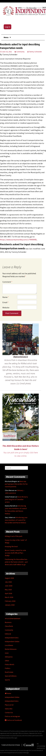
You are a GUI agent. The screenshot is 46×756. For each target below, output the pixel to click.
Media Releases (11, 649)
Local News (9, 645)
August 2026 (9, 578)
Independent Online (12, 641)
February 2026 (10, 601)
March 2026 (9, 597)
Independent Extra (11, 638)
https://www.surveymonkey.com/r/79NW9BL (18, 239)
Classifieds (9, 626)
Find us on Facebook (14, 720)
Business (8, 622)
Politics (7, 668)
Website (5, 307)
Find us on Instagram (12, 716)
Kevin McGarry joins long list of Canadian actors (16, 499)
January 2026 (9, 605)
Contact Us (9, 712)
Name (5, 297)
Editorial (8, 634)
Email (5, 302)
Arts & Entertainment (12, 618)
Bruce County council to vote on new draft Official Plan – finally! (15, 553)
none (7, 653)
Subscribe (8, 709)
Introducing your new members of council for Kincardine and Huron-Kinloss (16, 520)
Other (7, 661)
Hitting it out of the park (13, 536)
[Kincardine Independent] (23, 10)
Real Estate (9, 672)
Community (20, 52)
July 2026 (8, 582)
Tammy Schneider (35, 52)
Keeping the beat (11, 546)
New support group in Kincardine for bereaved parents (16, 484)
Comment (7, 282)
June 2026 (8, 586)
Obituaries (9, 657)
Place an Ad (9, 705)
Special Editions (11, 676)
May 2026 (8, 589)
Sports (7, 680)
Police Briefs (9, 664)
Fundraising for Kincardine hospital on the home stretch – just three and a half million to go (16, 562)
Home (9, 693)
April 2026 (8, 593)
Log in (7, 27)
